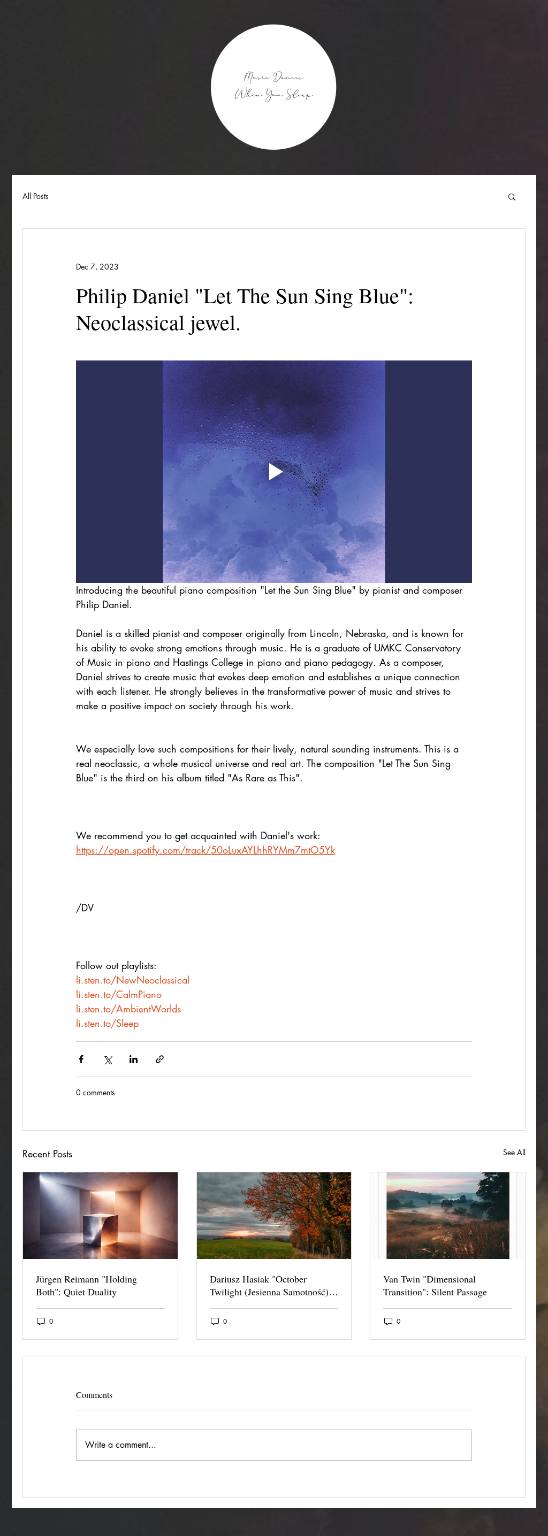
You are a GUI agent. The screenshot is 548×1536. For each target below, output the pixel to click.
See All (514, 1152)
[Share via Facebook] (81, 1059)
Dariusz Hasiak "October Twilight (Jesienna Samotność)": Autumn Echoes (272, 1285)
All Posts (35, 196)
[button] (512, 196)
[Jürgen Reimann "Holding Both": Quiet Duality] (100, 1215)
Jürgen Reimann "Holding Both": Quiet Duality (86, 1285)
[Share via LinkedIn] (133, 1059)
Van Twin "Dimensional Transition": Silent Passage (435, 1285)
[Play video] (274, 471)
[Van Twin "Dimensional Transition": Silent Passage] (447, 1215)
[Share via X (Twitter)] (107, 1059)
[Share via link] (160, 1059)
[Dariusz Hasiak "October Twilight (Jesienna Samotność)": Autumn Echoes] (274, 1215)
